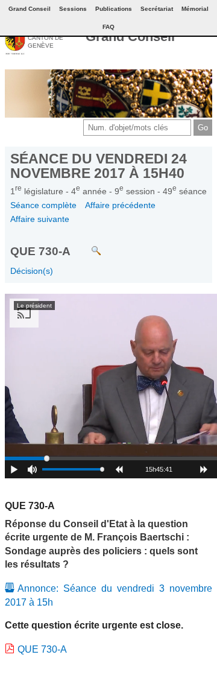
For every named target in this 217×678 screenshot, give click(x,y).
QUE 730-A (42, 649)
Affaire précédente (120, 205)
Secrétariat (156, 8)
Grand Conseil (130, 36)
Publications (113, 8)
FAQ (108, 27)
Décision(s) (31, 271)
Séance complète (43, 205)
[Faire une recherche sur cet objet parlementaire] (87, 244)
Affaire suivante (39, 219)
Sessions (73, 8)
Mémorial (195, 8)
